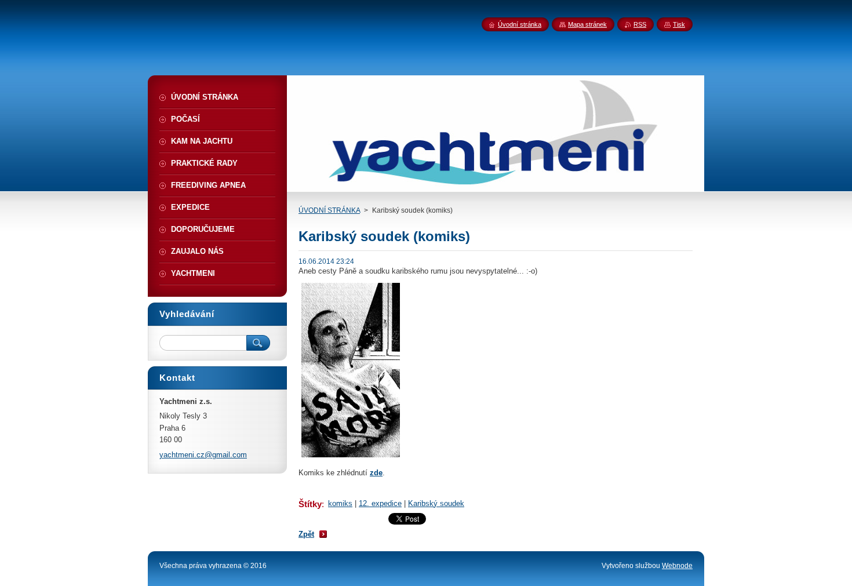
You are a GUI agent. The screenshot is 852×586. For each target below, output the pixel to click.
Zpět (306, 534)
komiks (340, 503)
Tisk (679, 24)
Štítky (310, 504)
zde (376, 472)
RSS (639, 24)
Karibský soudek (436, 503)
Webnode (677, 565)
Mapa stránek (587, 24)
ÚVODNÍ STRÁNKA (329, 210)
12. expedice (380, 503)
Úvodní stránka (519, 24)
